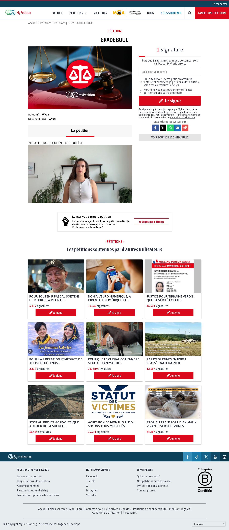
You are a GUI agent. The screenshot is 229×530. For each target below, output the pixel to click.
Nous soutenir (171, 13)
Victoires (100, 13)
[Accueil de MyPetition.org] (18, 13)
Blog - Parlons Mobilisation (33, 481)
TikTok (90, 481)
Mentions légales (179, 508)
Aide (72, 508)
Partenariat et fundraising (32, 490)
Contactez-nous (93, 508)
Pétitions (45, 22)
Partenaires (130, 512)
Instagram (92, 490)
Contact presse (146, 490)
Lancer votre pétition (29, 476)
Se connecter (219, 4)
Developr (74, 523)
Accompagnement (28, 485)
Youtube (91, 495)
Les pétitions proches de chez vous (38, 495)
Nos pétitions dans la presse (154, 481)
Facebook (92, 476)
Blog (150, 13)
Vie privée (112, 508)
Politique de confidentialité (150, 508)
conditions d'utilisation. (182, 117)
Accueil (58, 13)
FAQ (79, 508)
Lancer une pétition (212, 13)
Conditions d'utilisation (106, 512)
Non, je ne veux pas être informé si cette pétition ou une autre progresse (168, 91)
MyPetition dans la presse (152, 485)
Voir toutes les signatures (170, 137)
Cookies (126, 508)
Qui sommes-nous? (148, 476)
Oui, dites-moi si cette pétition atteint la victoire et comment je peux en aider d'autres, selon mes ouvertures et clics (171, 81)
